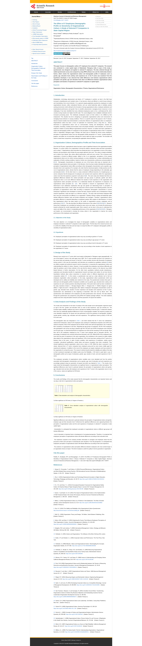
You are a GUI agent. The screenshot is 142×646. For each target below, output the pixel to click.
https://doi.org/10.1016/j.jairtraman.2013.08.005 (71, 489)
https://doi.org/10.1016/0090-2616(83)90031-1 (77, 632)
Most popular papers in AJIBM (40, 38)
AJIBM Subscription (37, 34)
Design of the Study (36, 73)
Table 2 (99, 363)
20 (102, 203)
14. (54, 557)
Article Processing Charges (39, 30)
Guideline (35, 28)
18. (54, 583)
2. (54, 477)
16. (54, 571)
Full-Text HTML (99, 20)
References (34, 86)
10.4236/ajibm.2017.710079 (61, 20)
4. (54, 492)
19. (54, 590)
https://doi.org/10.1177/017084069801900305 (84, 545)
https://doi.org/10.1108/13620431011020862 (90, 502)
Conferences (72, 12)
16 (61, 203)
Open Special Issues (37, 49)
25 (104, 209)
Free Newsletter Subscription (40, 36)
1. (54, 469)
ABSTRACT (34, 60)
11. (54, 538)
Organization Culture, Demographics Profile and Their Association (38, 68)
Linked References (100, 24)
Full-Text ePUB (99, 22)
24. (54, 624)
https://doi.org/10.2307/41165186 (84, 559)
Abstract (98, 16)
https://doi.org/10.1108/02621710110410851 (88, 585)
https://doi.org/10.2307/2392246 (74, 614)
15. (54, 563)
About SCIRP (68, 640)
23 (99, 209)
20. (54, 600)
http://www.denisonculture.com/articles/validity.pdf (66, 510)
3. (54, 485)
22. (54, 612)
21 (104, 203)
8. (54, 520)
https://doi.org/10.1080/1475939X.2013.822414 (91, 479)
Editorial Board (36, 26)
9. (54, 528)
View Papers (35, 21)
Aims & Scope (36, 24)
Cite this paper (35, 83)
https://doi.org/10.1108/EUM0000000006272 (65, 596)
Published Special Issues (39, 51)
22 (97, 209)
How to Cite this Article (101, 26)
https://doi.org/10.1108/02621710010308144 (65, 567)
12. (54, 543)
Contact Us (78, 640)
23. (54, 618)
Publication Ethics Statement (39, 40)
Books (60, 12)
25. (54, 630)
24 (102, 209)
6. (54, 508)
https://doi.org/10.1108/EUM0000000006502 (65, 524)
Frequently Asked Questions (39, 44)
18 (97, 203)
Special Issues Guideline (38, 53)
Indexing (34, 19)
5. (54, 500)
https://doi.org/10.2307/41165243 (73, 626)
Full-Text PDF (99, 18)
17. (54, 577)
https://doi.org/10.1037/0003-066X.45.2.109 (65, 608)
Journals (48, 12)
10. (54, 534)
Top (32, 58)
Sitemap (73, 640)
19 (100, 203)
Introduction (34, 63)
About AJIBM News (37, 42)
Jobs (106, 12)
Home (36, 12)
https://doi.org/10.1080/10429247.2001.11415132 (75, 579)
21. (54, 606)
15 (76, 183)
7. (54, 514)
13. (54, 549)
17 (64, 203)
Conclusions (34, 80)
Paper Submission (37, 32)
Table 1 (79, 320)
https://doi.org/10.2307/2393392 (74, 553)
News (83, 12)
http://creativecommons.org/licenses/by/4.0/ (65, 50)
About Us (96, 12)
